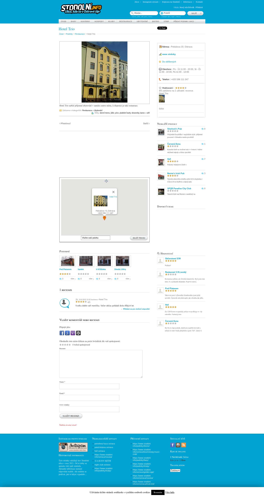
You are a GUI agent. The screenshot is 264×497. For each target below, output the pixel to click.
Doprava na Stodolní (171, 2)
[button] (104, 218)
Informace (187, 2)
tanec (142, 113)
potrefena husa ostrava (105, 444)
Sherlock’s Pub (174, 129)
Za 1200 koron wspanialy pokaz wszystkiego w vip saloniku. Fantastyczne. (183, 312)
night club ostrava (102, 465)
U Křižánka (101, 269)
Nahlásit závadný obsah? (68, 425)
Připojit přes (64, 327)
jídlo (112, 113)
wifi (148, 113)
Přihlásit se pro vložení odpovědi (136, 309)
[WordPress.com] (78, 334)
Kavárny (85, 21)
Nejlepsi (168, 265)
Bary (73, 21)
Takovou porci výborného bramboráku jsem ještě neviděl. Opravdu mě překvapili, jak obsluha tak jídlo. (184, 296)
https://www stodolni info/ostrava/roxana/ (103, 456)
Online (179, 456)
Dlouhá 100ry (120, 269)
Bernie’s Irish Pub (175, 173)
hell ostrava (100, 451)
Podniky (69, 34)
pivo (117, 113)
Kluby (111, 21)
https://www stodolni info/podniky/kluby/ (103, 469)
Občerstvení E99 (173, 258)
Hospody (99, 21)
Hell (169, 159)
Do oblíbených (169, 61)
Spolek (81, 269)
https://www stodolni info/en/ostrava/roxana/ (143, 477)
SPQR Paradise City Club (179, 188)
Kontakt (199, 2)
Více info (169, 492)
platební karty (125, 113)
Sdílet (161, 108)
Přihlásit (199, 7)
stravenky (135, 113)
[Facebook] (61, 334)
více (72, 279)
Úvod (63, 21)
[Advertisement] (104, 156)
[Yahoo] (72, 334)
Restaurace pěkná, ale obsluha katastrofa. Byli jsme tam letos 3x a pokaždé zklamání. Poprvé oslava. (185, 280)
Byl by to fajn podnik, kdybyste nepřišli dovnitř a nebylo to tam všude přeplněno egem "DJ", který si (183, 329)
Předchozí (66, 123)
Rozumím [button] (158, 492)
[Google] (67, 334)
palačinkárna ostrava (104, 447)
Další (145, 123)
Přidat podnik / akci (184, 21)
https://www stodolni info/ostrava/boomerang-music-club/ (146, 451)
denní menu (105, 113)
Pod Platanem (65, 269)
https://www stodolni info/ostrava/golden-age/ (143, 471)
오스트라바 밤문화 (103, 461)
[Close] (113, 192)
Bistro (155, 21)
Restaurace (125, 21)
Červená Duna (173, 144)
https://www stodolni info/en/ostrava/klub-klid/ (143, 483)
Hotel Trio (67, 28)
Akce (137, 2)
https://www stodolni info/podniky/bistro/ (142, 445)
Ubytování (142, 21)
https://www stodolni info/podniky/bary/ (142, 459)
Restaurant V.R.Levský (175, 272)
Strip (166, 21)
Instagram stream (150, 2)
